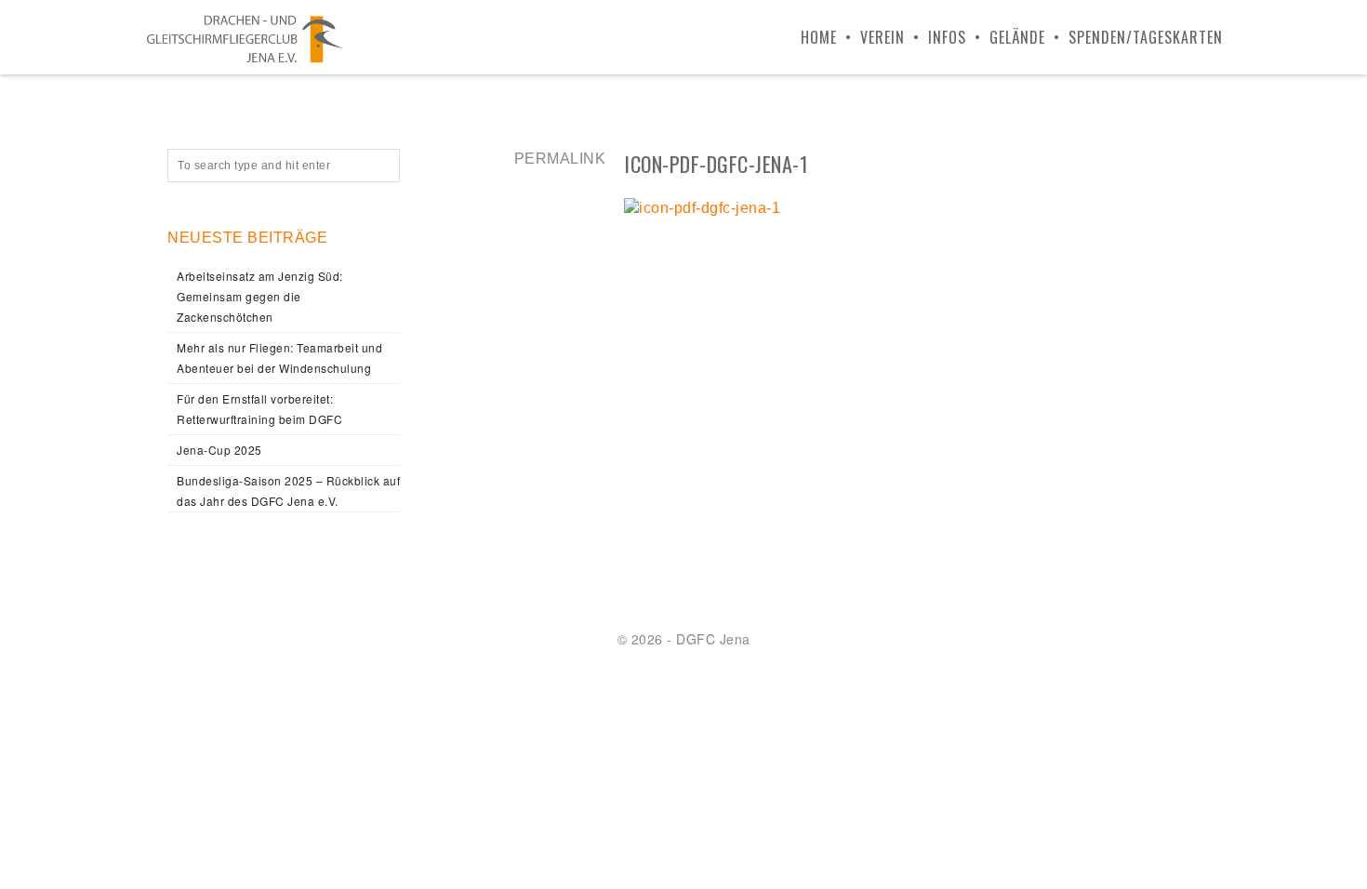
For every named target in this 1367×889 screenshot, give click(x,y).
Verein (882, 37)
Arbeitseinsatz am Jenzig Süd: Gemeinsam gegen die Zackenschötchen (260, 296)
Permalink (560, 158)
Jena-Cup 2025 (219, 450)
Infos (947, 37)
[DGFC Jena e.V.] (244, 37)
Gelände (1017, 37)
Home (819, 37)
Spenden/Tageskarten (1145, 37)
